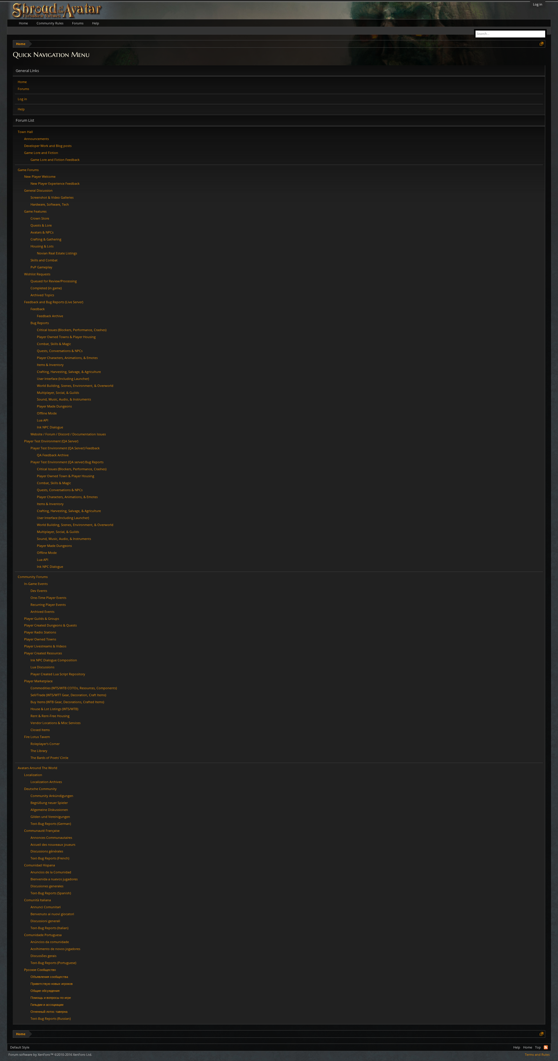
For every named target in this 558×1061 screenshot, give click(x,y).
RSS (546, 1047)
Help (21, 109)
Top (538, 1047)
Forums (23, 89)
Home (22, 82)
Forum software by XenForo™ (50, 1054)
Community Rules (50, 23)
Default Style (19, 1047)
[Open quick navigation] (541, 44)
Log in (537, 4)
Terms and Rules (537, 1054)
